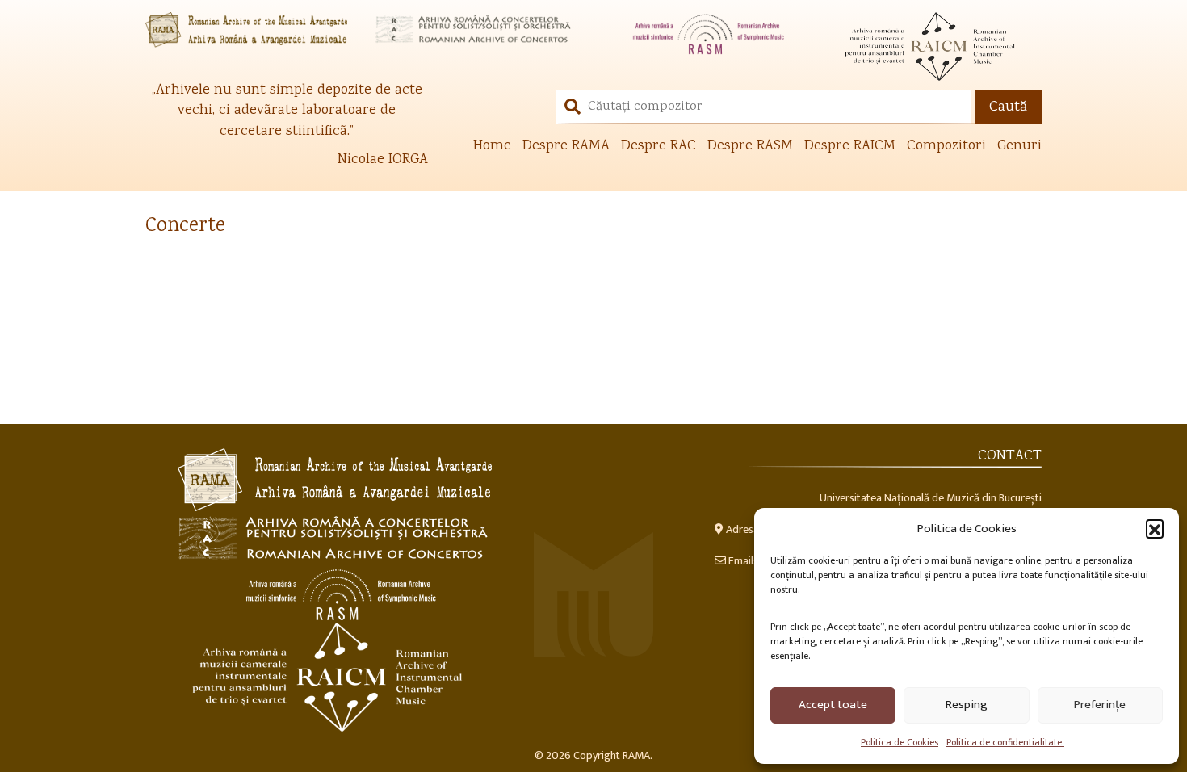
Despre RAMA (566, 146)
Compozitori (946, 146)
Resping (967, 704)
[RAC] (478, 30)
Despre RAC (658, 146)
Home (492, 146)
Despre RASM (750, 146)
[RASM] (709, 33)
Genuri (1019, 146)
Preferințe (1100, 704)
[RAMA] (248, 30)
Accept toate (833, 704)
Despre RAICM (849, 146)
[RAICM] (939, 46)
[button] (1155, 528)
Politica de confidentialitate (1005, 742)
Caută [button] (1008, 107)
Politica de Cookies (899, 742)
